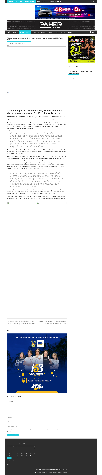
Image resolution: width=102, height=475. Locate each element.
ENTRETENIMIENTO (60, 32)
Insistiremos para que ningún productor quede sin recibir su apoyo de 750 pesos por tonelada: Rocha (52, 322)
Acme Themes (63, 472)
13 (26, 453)
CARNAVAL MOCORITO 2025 (44, 317)
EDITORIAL (69, 32)
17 (13, 455)
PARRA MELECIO (53, 317)
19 (22, 455)
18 (17, 455)
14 (30, 453)
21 (30, 455)
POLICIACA (15, 32)
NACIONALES (43, 32)
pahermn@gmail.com (73, 78)
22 (34, 455)
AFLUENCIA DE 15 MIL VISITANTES (30, 317)
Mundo (51, 32)
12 (22, 453)
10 (13, 453)
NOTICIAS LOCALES (25, 32)
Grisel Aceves (22, 43)
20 (26, 455)
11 (17, 453)
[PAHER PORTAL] (9, 32)
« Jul (8, 464)
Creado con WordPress (41, 472)
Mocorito (10, 317)
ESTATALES (35, 32)
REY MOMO (60, 317)
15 (34, 453)
